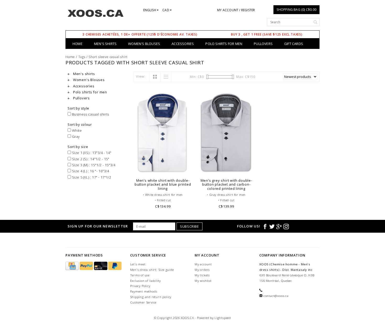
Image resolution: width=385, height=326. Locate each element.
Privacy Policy (140, 286)
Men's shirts (105, 43)
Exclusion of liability (145, 281)
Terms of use (140, 275)
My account (203, 264)
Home (77, 43)
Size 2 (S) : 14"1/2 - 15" (90, 159)
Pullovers (263, 43)
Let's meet (138, 264)
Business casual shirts (90, 114)
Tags (81, 57)
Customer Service (143, 302)
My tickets (202, 275)
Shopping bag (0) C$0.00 (296, 9)
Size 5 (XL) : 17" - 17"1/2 (91, 177)
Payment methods (143, 291)
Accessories (183, 43)
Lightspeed (222, 318)
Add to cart (163, 168)
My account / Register (236, 10)
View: (140, 76)
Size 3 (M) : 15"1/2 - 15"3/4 (93, 165)
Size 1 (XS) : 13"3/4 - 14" (91, 152)
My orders (202, 270)
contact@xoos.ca (276, 296)
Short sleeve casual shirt (108, 57)
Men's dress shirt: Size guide (152, 270)
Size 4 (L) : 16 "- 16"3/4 (90, 171)
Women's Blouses (144, 43)
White (76, 130)
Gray (75, 136)
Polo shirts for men (223, 43)
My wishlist (203, 281)
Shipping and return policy (151, 297)
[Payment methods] (72, 266)
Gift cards (293, 43)
